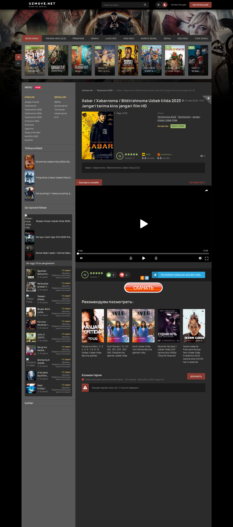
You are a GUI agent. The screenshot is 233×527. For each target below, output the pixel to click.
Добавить (196, 376)
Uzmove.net (87, 90)
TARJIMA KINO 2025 (55, 38)
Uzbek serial (60, 113)
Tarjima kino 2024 (33, 113)
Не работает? (197, 182)
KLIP (56, 117)
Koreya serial (60, 105)
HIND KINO (128, 38)
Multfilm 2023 (31, 136)
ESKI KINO (183, 38)
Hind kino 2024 (32, 121)
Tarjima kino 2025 (33, 117)
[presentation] (18, 63)
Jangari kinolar (32, 101)
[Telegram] (147, 278)
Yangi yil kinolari (32, 132)
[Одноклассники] (142, 278)
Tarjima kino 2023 (33, 109)
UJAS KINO (111, 38)
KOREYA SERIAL (149, 38)
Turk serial (59, 109)
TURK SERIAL (201, 38)
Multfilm (29, 140)
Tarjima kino (30, 105)
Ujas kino (29, 128)
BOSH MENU (32, 38)
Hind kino (29, 124)
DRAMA (95, 38)
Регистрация (178, 4)
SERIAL (167, 38)
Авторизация (200, 4)
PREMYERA (78, 38)
